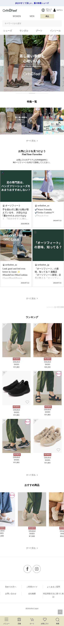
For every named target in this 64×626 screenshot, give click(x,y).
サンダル (24, 30)
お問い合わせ (10, 594)
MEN (32, 16)
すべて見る (31, 141)
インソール (55, 30)
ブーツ (39, 30)
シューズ (7, 30)
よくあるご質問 (53, 587)
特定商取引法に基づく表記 (53, 595)
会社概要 (32, 594)
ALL (47, 16)
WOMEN (17, 16)
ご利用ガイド (32, 587)
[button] (62, 63)
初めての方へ (10, 587)
